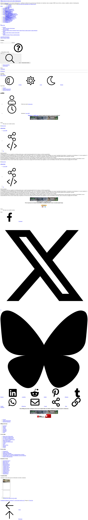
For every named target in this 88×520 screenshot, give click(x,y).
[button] (18, 52)
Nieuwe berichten (6, 28)
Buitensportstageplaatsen (10, 18)
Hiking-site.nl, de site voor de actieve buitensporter (10, 1)
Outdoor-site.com (6, 470)
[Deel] (12, 140)
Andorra (9, 11)
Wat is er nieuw (6, 29)
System (20, 84)
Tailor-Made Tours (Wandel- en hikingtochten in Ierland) (13, 454)
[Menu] (0, 24)
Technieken (5, 18)
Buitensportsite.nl (6, 463)
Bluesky (4, 426)
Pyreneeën (10, 7)
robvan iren (30, 104)
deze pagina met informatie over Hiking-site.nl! (27, 4)
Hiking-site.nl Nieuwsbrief (8, 436)
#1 (3, 151)
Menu (1, 6)
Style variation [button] (3, 75)
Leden (4, 33)
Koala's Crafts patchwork (7, 456)
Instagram (5, 12)
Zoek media (17, 32)
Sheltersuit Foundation (7, 453)
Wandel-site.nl (5, 473)
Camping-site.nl (6, 466)
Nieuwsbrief (7, 19)
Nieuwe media (19, 30)
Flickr (4, 14)
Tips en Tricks (5, 445)
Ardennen (9, 4)
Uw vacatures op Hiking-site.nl (9, 439)
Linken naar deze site (12, 16)
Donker (61, 84)
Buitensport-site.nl (6, 465)
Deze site (7, 11)
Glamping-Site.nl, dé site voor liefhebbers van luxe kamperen (14, 455)
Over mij (9, 12)
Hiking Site (2, 25)
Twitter (4, 427)
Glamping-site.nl (6, 469)
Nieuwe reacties (12, 32)
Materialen (7, 8)
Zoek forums (12, 28)
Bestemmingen (8, 10)
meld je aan (36, 115)
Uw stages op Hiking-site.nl (8, 438)
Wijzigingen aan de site (12, 17)
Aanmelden (2, 69)
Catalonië (9, 5)
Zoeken (4, 447)
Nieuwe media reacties (26, 30)
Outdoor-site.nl (6, 471)
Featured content (6, 30)
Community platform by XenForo (12, 500)
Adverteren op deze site (12, 13)
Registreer (30, 115)
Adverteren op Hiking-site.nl (8, 437)
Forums (4, 27)
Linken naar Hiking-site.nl (8, 441)
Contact (6, 22)
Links (4, 443)
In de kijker (7, 7)
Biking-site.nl (5, 462)
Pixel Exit (31, 500)
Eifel (8, 8)
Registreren (2, 71)
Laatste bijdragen (34, 30)
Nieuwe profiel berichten (15, 34)
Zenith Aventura (6, 452)
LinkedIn (4, 431)
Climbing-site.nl (6, 468)
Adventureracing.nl (6, 460)
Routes (6, 3)
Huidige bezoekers (6, 34)
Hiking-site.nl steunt (6, 440)
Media (4, 31)
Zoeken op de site (8, 21)
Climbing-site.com (6, 467)
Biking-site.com (6, 461)
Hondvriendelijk (11, 9)
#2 (3, 187)
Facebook (5, 8)
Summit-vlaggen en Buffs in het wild (11, 15)
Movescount (5, 11)
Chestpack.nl (5, 451)
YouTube (4, 429)
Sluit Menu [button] (2, 85)
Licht (41, 84)
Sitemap (6, 18)
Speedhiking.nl (6, 472)
